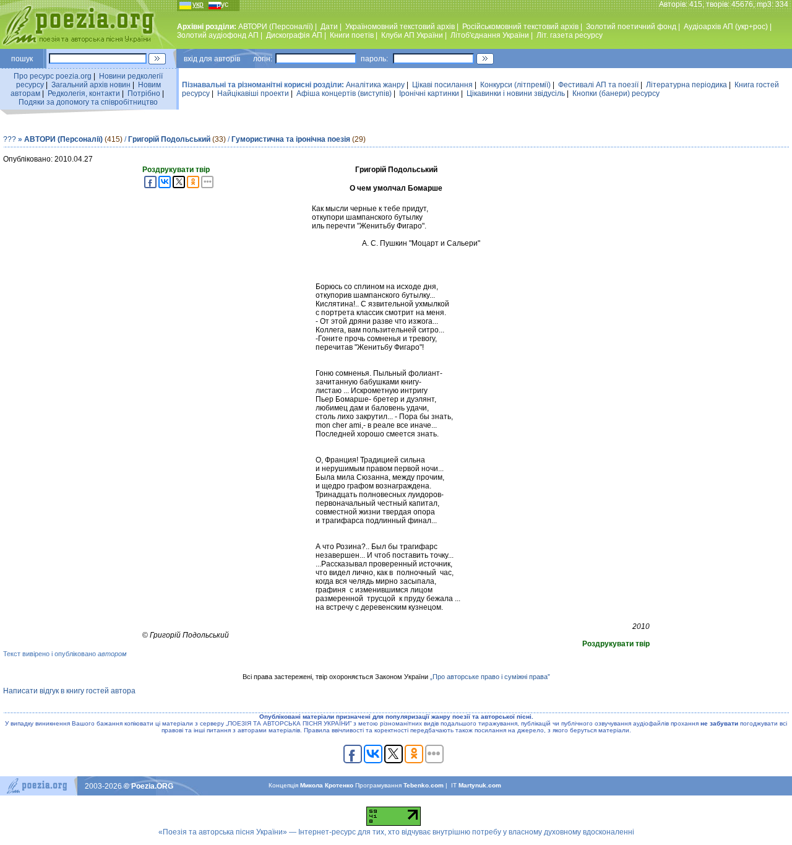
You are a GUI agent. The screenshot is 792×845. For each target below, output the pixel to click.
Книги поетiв (352, 35)
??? (9, 139)
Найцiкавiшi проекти (253, 93)
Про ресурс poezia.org (53, 76)
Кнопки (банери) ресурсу (616, 93)
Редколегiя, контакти (84, 93)
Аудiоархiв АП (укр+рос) (726, 26)
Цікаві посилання (442, 84)
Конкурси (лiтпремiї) (515, 84)
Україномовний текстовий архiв (400, 26)
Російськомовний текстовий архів (520, 26)
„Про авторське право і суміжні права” (490, 676)
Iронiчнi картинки (429, 93)
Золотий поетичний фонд (631, 26)
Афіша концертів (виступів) (344, 93)
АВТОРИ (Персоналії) (275, 26)
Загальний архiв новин (91, 84)
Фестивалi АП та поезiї (598, 84)
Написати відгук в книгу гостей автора (69, 691)
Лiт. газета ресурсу (569, 35)
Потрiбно (143, 93)
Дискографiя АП (294, 35)
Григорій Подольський (169, 139)
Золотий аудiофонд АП (218, 35)
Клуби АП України (412, 35)
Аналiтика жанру (375, 84)
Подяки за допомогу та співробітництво (88, 102)
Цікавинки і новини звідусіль (516, 93)
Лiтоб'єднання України (489, 35)
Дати (329, 26)
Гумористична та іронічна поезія (290, 139)
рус (222, 4)
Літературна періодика (686, 84)
